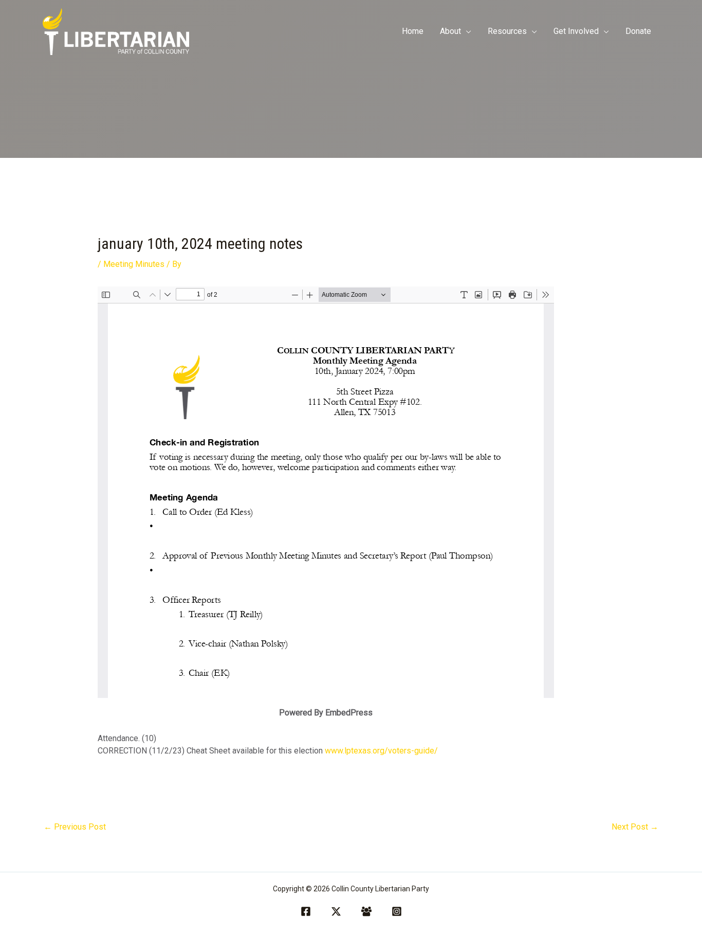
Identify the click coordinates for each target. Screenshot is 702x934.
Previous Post (75, 827)
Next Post (635, 827)
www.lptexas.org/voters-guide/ (381, 751)
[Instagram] (396, 911)
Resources (507, 31)
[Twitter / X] (336, 911)
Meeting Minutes (133, 264)
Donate (638, 31)
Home (412, 31)
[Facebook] (305, 911)
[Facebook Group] (366, 911)
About (450, 31)
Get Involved (576, 31)
